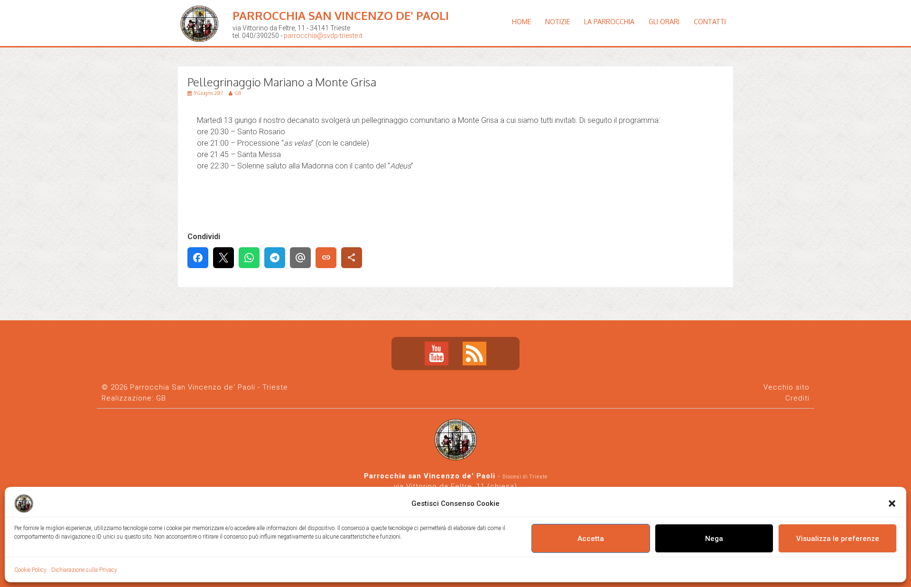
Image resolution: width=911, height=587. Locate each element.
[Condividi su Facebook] (197, 257)
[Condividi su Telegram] (274, 257)
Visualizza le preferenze (837, 538)
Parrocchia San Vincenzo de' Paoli (340, 15)
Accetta (590, 538)
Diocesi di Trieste (525, 476)
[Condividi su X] (223, 257)
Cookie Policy (30, 570)
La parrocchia (609, 22)
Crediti (797, 398)
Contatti (710, 22)
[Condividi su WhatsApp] (249, 257)
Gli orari (664, 22)
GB (161, 398)
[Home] (201, 49)
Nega (714, 538)
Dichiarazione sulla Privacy (84, 570)
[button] (892, 503)
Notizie (557, 22)
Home (521, 22)
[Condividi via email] (300, 257)
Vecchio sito (786, 387)
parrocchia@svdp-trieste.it (323, 35)
